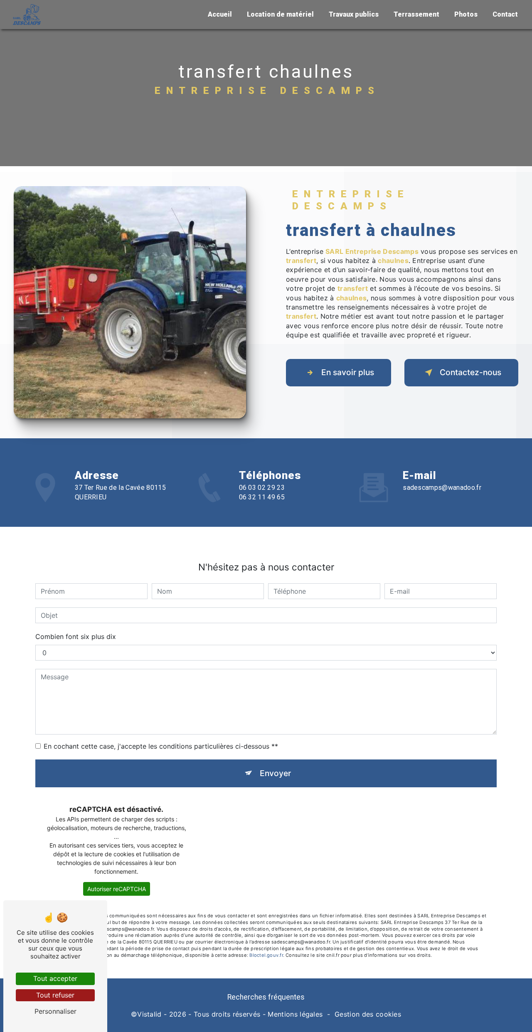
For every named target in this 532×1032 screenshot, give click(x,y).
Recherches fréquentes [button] (266, 997)
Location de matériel (280, 14)
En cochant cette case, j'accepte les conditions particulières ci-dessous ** (161, 746)
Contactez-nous (470, 372)
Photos (466, 14)
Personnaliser (55, 1011)
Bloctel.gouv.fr (266, 955)
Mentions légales (295, 1014)
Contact (505, 14)
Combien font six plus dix (75, 636)
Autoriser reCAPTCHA (116, 888)
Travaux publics (354, 14)
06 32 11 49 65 (262, 497)
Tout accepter (55, 978)
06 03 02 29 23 (262, 487)
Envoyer (275, 773)
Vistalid (149, 1014)
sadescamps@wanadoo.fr (442, 487)
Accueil (220, 14)
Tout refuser (55, 995)
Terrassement (416, 14)
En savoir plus (347, 372)
